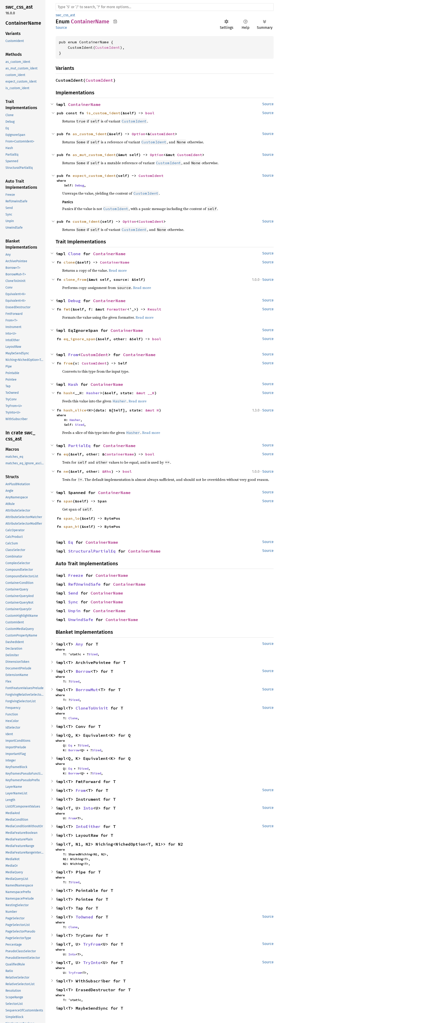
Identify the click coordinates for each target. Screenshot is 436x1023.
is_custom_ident (103, 113)
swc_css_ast (65, 15)
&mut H (152, 410)
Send (73, 593)
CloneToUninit (92, 708)
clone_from (75, 279)
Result (154, 309)
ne (66, 471)
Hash (73, 384)
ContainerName (84, 104)
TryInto (92, 962)
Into (88, 808)
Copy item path (115, 21)
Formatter (117, 309)
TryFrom (92, 944)
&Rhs (106, 471)
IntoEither (88, 826)
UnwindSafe (80, 619)
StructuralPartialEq (92, 551)
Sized (79, 425)
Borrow (83, 671)
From (73, 354)
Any (79, 644)
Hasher (93, 393)
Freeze (75, 575)
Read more (118, 270)
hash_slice (75, 410)
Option (138, 134)
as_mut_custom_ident (94, 154)
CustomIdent (107, 47)
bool (149, 113)
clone (69, 262)
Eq (70, 542)
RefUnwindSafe (84, 584)
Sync (73, 601)
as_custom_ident (90, 134)
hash (68, 393)
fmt (67, 309)
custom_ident (86, 221)
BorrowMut (87, 689)
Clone (74, 253)
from (68, 363)
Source (61, 27)
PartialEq (79, 445)
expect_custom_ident (94, 175)
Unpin (74, 610)
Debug (79, 185)
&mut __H (145, 393)
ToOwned (84, 917)
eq (66, 454)
